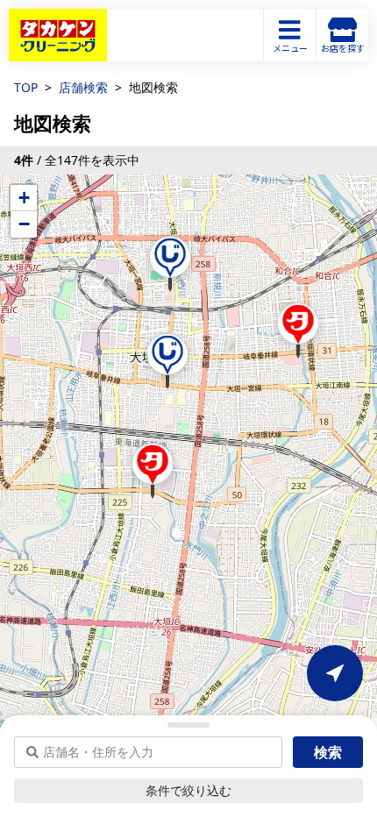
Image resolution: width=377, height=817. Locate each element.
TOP (26, 87)
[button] (170, 264)
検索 (328, 752)
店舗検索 (83, 87)
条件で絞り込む (188, 790)
